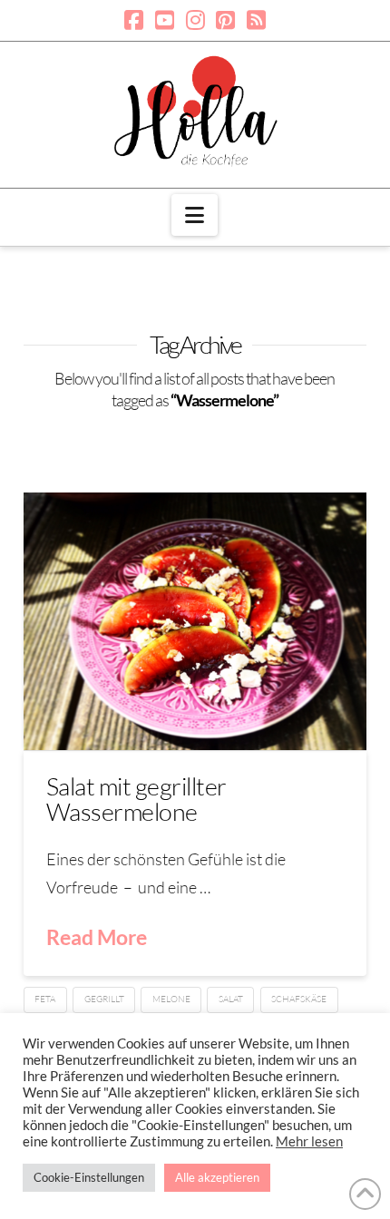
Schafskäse (299, 999)
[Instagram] (195, 20)
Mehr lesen (309, 1141)
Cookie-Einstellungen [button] (89, 1177)
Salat (231, 999)
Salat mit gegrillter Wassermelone (136, 798)
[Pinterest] (225, 20)
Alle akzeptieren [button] (217, 1177)
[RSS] (256, 20)
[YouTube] (164, 20)
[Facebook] (133, 20)
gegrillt (104, 999)
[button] (194, 215)
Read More (96, 937)
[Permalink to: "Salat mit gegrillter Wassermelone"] (195, 621)
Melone (171, 999)
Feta (44, 999)
